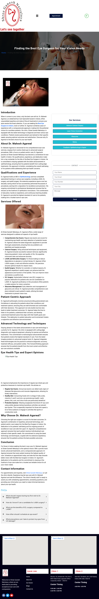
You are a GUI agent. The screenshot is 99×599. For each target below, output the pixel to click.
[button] (37, 16)
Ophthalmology (25, 177)
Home (3, 53)
